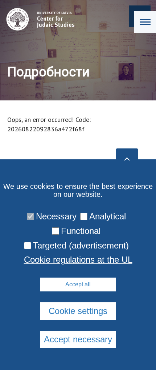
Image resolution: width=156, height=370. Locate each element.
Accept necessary (78, 339)
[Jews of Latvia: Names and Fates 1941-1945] (38, 19)
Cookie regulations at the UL (78, 259)
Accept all (78, 284)
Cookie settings (78, 311)
